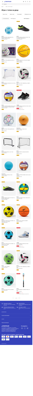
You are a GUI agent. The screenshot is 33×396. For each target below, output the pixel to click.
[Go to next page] (19, 298)
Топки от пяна (5, 14)
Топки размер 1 (19, 14)
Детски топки (12, 14)
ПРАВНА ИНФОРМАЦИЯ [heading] (5, 322)
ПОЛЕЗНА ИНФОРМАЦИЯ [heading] (5, 315)
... (4, 6)
